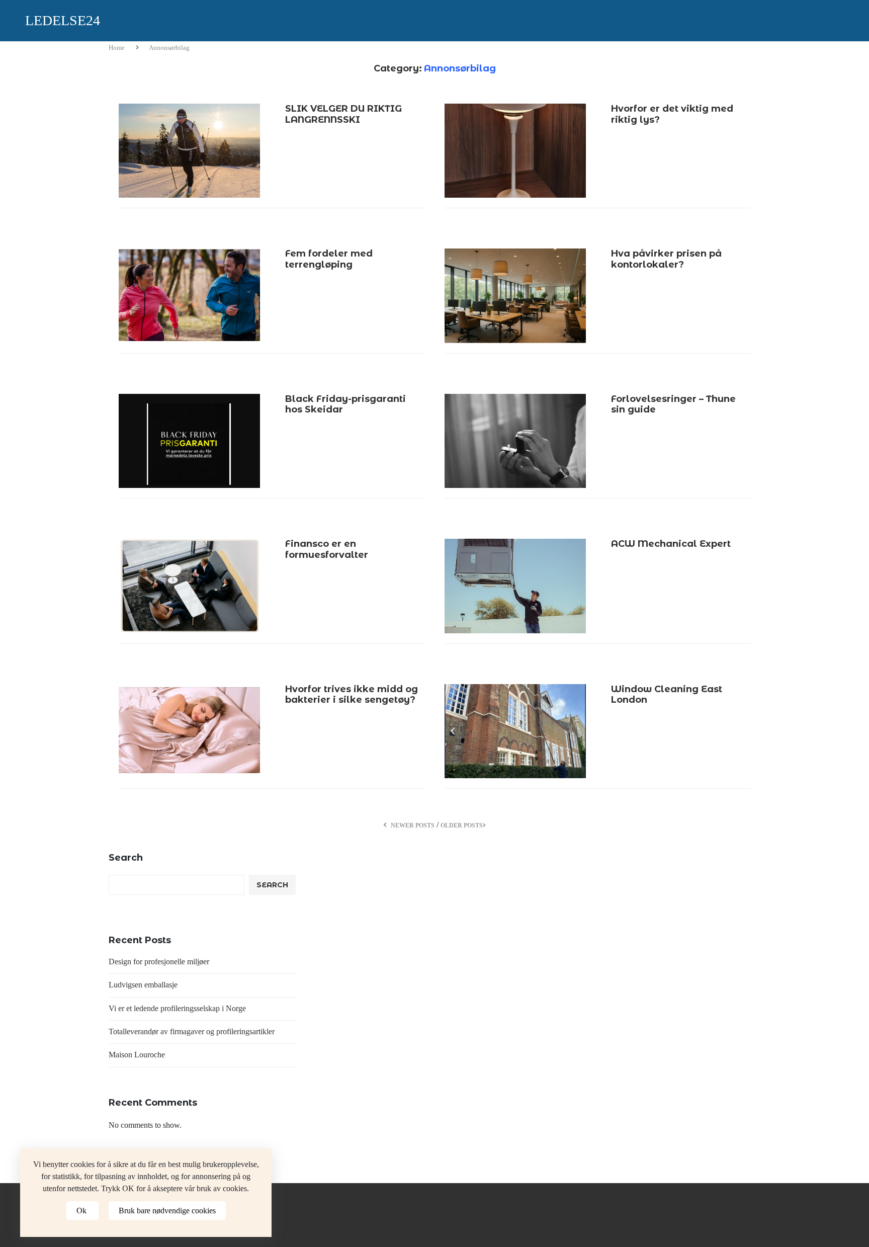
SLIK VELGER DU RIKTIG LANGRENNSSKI (343, 114)
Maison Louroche (137, 1054)
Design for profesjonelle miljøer (159, 961)
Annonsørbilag (169, 47)
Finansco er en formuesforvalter (326, 549)
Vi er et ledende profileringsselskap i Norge (177, 1008)
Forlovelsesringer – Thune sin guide (673, 404)
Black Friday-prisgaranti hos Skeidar (345, 404)
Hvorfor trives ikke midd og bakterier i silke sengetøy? (351, 695)
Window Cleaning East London (666, 695)
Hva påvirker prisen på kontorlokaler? (666, 259)
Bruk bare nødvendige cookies (167, 1210)
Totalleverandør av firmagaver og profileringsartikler (192, 1031)
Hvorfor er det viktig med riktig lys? (672, 114)
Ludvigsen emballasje (143, 984)
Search (126, 857)
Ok (82, 1210)
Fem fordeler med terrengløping (329, 259)
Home (117, 47)
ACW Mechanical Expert (671, 543)
